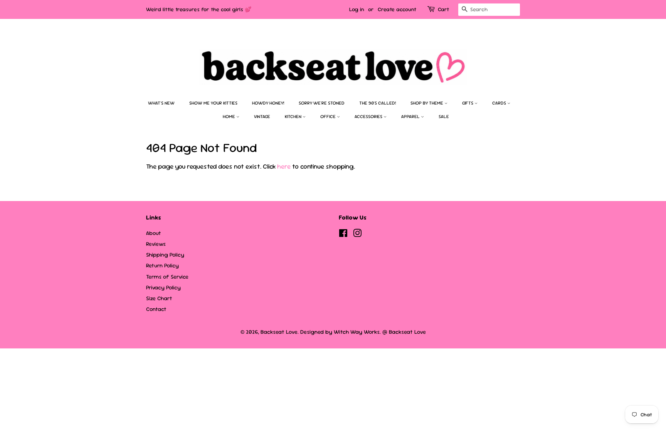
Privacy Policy (163, 287)
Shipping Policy (165, 254)
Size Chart (159, 298)
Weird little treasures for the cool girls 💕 (198, 9)
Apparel (411, 116)
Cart (443, 9)
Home (229, 116)
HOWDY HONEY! (268, 103)
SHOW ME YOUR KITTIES (213, 103)
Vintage (262, 116)
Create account (397, 9)
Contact (156, 309)
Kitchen (294, 116)
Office (328, 116)
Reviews (156, 243)
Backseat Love (279, 331)
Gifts (468, 103)
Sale (444, 116)
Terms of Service (167, 276)
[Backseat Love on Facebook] (343, 234)
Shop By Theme (427, 103)
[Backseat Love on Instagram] (357, 234)
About (153, 233)
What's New (161, 103)
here (284, 166)
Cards (499, 103)
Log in (356, 9)
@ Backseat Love (404, 331)
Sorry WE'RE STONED (322, 103)
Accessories (369, 116)
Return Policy (162, 265)
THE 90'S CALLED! (377, 103)
